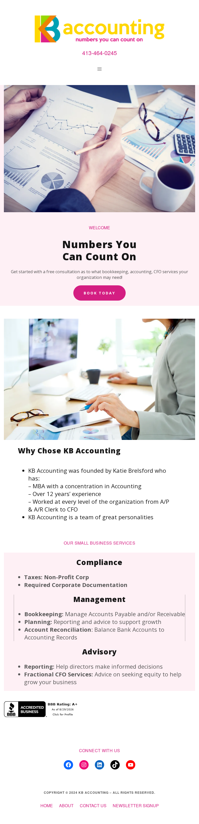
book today (100, 293)
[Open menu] (99, 69)
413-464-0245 (99, 53)
